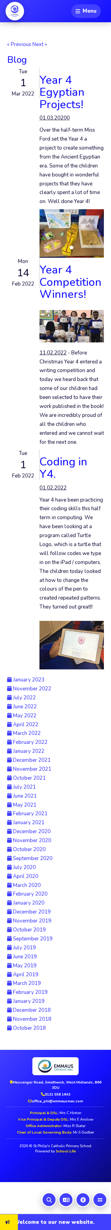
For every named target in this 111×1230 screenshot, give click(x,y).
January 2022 (28, 751)
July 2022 (24, 697)
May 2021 (24, 804)
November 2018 (31, 1019)
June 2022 (24, 706)
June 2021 (24, 796)
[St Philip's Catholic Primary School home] (15, 11)
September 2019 (32, 938)
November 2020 (31, 840)
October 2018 (29, 1028)
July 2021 (24, 787)
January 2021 (28, 822)
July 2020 (24, 867)
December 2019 (31, 911)
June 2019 (24, 956)
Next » (39, 44)
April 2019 (25, 974)
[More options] (99, 1199)
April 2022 (25, 724)
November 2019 (31, 920)
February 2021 (29, 813)
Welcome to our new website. (47, 1221)
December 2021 (31, 760)
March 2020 (26, 885)
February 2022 (29, 742)
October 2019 (29, 929)
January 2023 (28, 679)
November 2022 (31, 688)
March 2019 (26, 983)
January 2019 (28, 1001)
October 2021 (29, 778)
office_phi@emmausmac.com (57, 1101)
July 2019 (24, 947)
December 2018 (31, 1010)
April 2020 (25, 876)
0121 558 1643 (57, 1094)
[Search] (49, 1199)
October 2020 (29, 849)
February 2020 (29, 893)
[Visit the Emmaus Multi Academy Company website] (55, 1066)
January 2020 (28, 902)
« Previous (19, 44)
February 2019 (29, 992)
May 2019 (24, 965)
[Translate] (66, 1199)
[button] (44, 233)
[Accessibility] (83, 1199)
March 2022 (26, 733)
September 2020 (32, 858)
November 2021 (31, 769)
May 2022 (24, 715)
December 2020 (31, 831)
